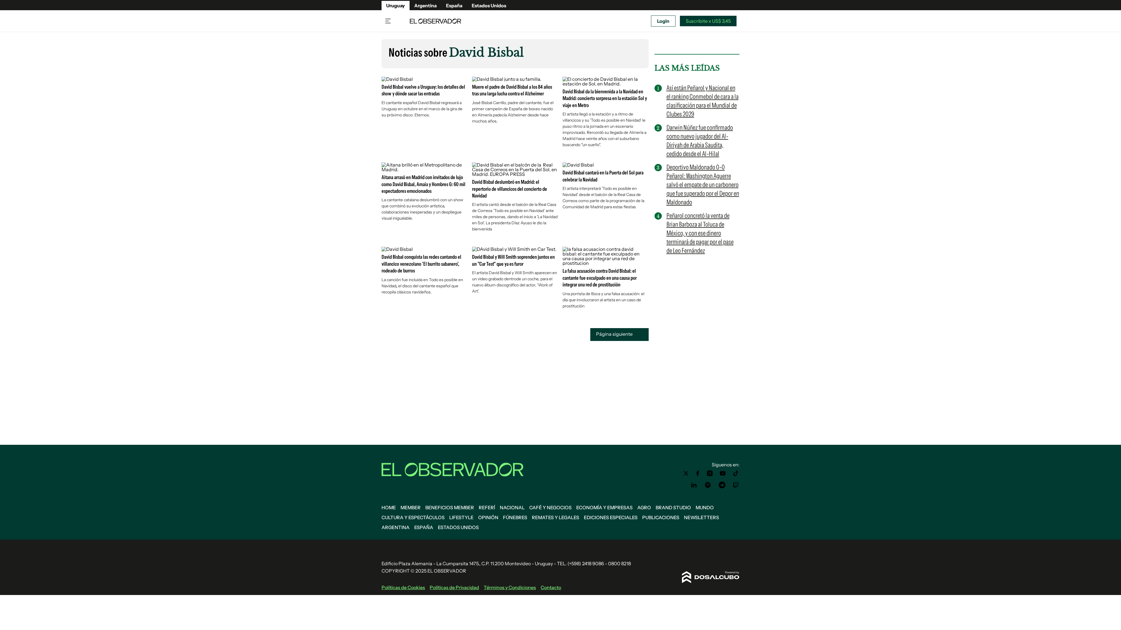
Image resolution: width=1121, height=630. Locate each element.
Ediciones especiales (611, 517)
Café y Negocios (550, 507)
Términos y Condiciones (510, 587)
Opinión (488, 517)
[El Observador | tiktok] (735, 473)
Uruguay (395, 5)
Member (411, 507)
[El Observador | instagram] (710, 473)
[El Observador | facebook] (697, 473)
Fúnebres (515, 517)
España (454, 5)
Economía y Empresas (604, 507)
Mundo (705, 507)
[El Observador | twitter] (686, 473)
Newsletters (701, 517)
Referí (487, 507)
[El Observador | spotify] (707, 485)
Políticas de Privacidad (454, 587)
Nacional (512, 507)
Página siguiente (614, 334)
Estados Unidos (489, 5)
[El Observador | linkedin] (693, 485)
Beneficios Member (449, 507)
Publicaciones (660, 517)
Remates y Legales (555, 517)
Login (663, 21)
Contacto (551, 587)
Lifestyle (461, 517)
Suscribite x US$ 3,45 (708, 21)
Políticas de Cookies (403, 587)
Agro (644, 507)
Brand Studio (673, 507)
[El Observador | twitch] (735, 485)
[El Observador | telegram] (721, 485)
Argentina (425, 5)
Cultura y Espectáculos (413, 517)
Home (389, 507)
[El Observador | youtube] (722, 473)
